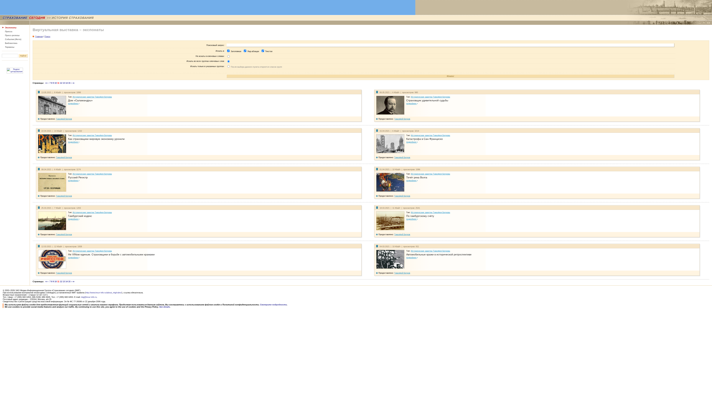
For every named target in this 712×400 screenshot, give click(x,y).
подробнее (73, 103)
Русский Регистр (78, 177)
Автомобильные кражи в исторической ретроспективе (439, 254)
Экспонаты (10, 27)
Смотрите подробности (273, 305)
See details (164, 307)
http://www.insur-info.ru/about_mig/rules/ (104, 292)
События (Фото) (13, 39)
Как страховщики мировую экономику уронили (96, 138)
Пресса (8, 31)
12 (61, 83)
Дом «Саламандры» (80, 100)
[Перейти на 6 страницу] (47, 83)
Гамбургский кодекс (80, 215)
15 (69, 83)
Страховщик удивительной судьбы (427, 100)
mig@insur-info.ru (89, 297)
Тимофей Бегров (64, 119)
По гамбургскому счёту (420, 215)
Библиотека (11, 43)
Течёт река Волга (416, 177)
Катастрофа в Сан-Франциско (424, 138)
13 (64, 83)
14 (66, 83)
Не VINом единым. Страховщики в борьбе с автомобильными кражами (111, 254)
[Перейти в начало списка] (46, 83)
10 (56, 83)
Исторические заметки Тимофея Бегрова (92, 97)
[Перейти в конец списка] (74, 83)
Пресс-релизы (12, 35)
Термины (9, 47)
